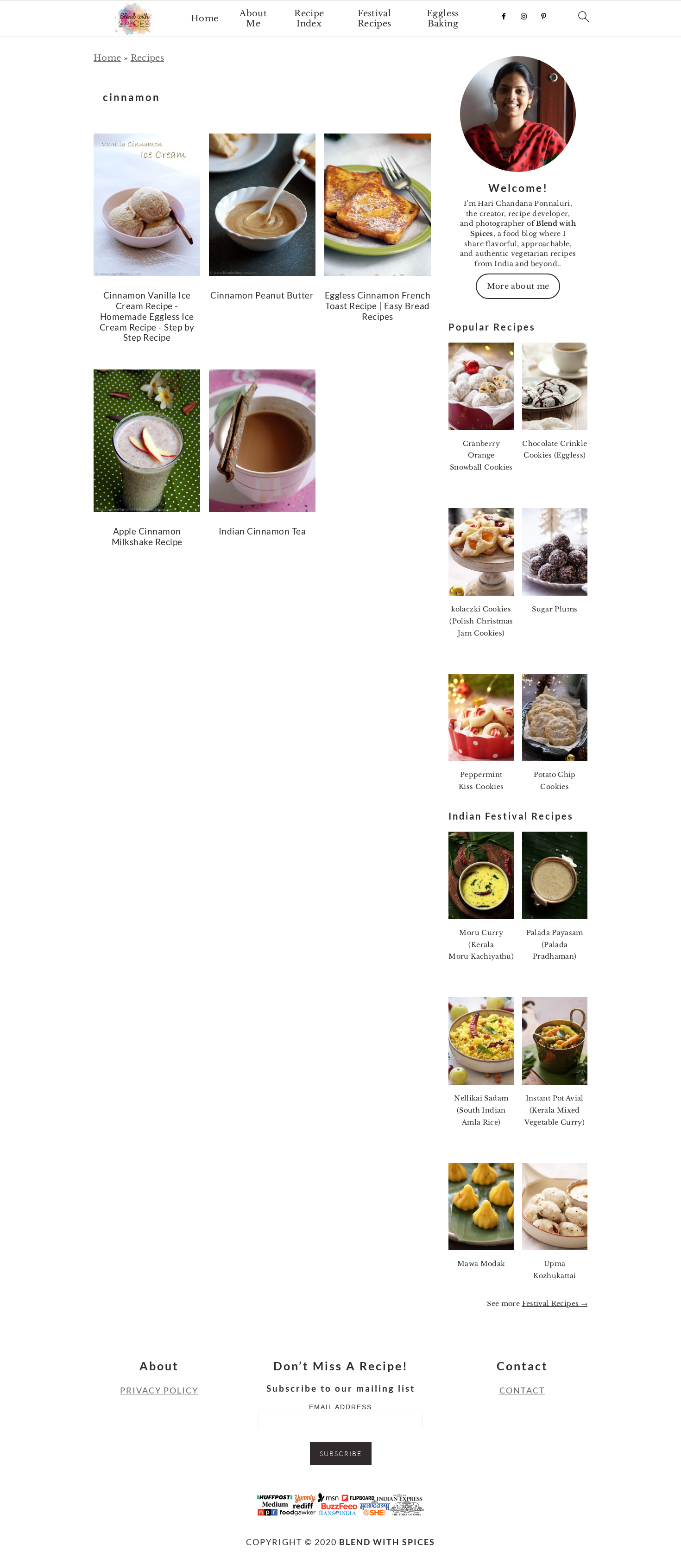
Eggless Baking (443, 19)
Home (204, 19)
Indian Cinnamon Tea (262, 531)
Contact (522, 1390)
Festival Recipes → (554, 1303)
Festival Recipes (374, 19)
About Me (253, 19)
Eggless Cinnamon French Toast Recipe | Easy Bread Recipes (378, 306)
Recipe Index (309, 19)
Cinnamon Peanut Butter (262, 295)
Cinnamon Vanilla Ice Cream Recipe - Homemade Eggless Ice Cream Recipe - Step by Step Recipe (147, 316)
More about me (518, 286)
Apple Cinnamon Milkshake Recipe (147, 536)
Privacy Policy (159, 1390)
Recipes (147, 58)
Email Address (340, 1407)
